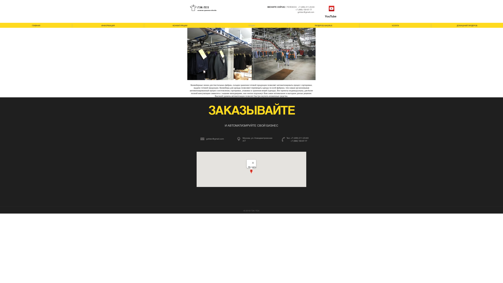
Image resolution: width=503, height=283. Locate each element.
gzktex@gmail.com (306, 12)
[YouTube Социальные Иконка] (331, 8)
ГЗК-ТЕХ (203, 7)
